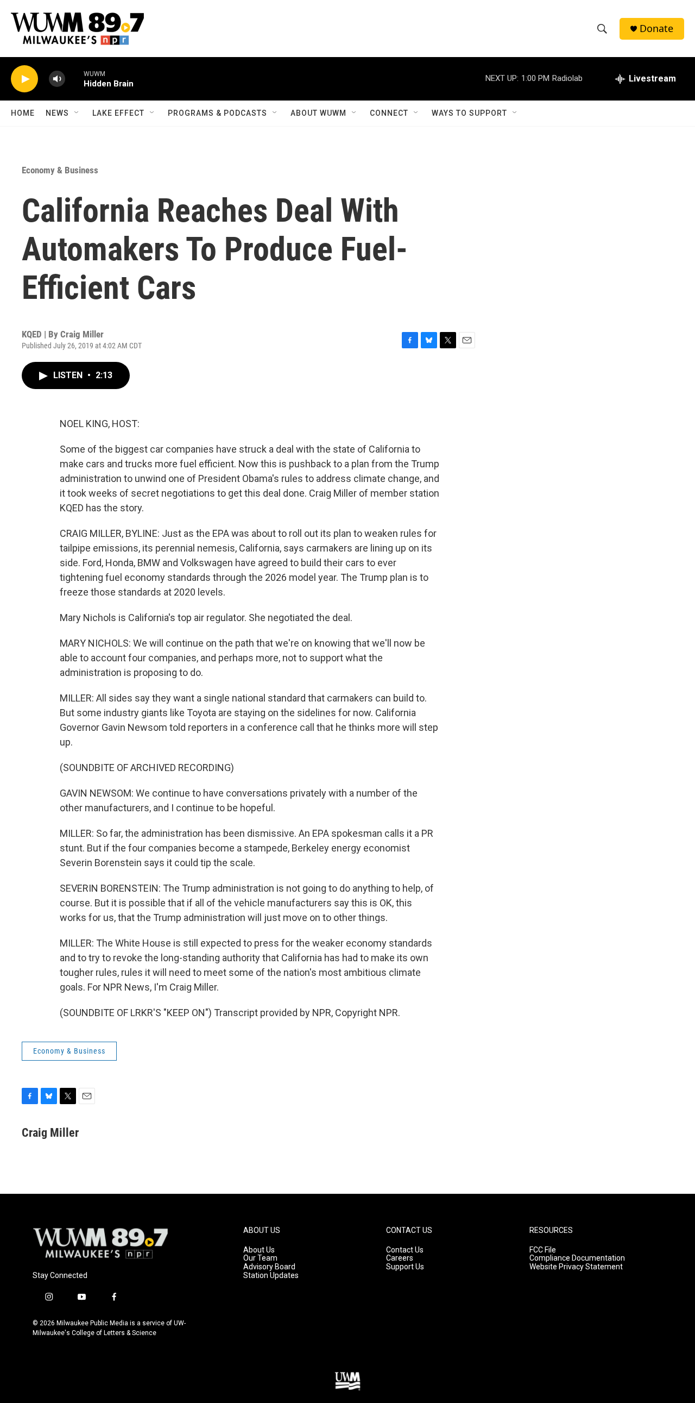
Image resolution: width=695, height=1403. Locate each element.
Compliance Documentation (577, 1258)
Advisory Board (269, 1267)
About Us (259, 1250)
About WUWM (318, 113)
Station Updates (271, 1276)
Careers (399, 1258)
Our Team (260, 1258)
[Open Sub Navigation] (77, 113)
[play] (24, 79)
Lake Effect (118, 113)
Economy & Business (60, 170)
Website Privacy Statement (576, 1267)
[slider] (74, 78)
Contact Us (405, 1250)
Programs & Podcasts (217, 113)
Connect (389, 113)
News (57, 113)
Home (23, 113)
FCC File (542, 1250)
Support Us (405, 1267)
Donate (656, 28)
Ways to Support (469, 113)
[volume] (57, 79)
